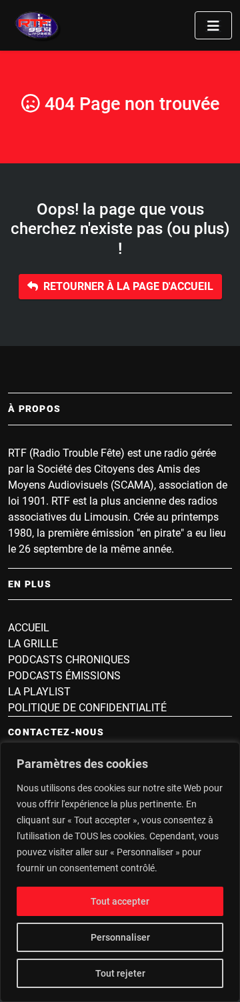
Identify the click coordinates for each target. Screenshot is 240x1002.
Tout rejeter (120, 973)
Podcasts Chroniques (69, 659)
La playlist (39, 691)
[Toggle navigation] (213, 25)
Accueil (28, 627)
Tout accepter (120, 901)
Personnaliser (120, 937)
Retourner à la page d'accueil (128, 286)
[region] (120, 872)
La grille (33, 643)
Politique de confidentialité (87, 707)
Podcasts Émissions (64, 675)
